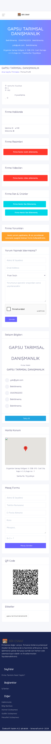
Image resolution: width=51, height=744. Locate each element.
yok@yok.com (18, 45)
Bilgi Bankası (7, 706)
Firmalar (15, 72)
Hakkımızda (6, 702)
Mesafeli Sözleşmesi (10, 717)
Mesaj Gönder (26, 545)
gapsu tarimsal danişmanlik (17, 616)
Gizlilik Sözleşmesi (9, 713)
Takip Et (26, 418)
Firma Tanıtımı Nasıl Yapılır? (13, 675)
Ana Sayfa (6, 72)
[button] (25, 448)
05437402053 (24, 40)
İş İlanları (5, 688)
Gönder (11, 319)
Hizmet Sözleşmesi (10, 709)
